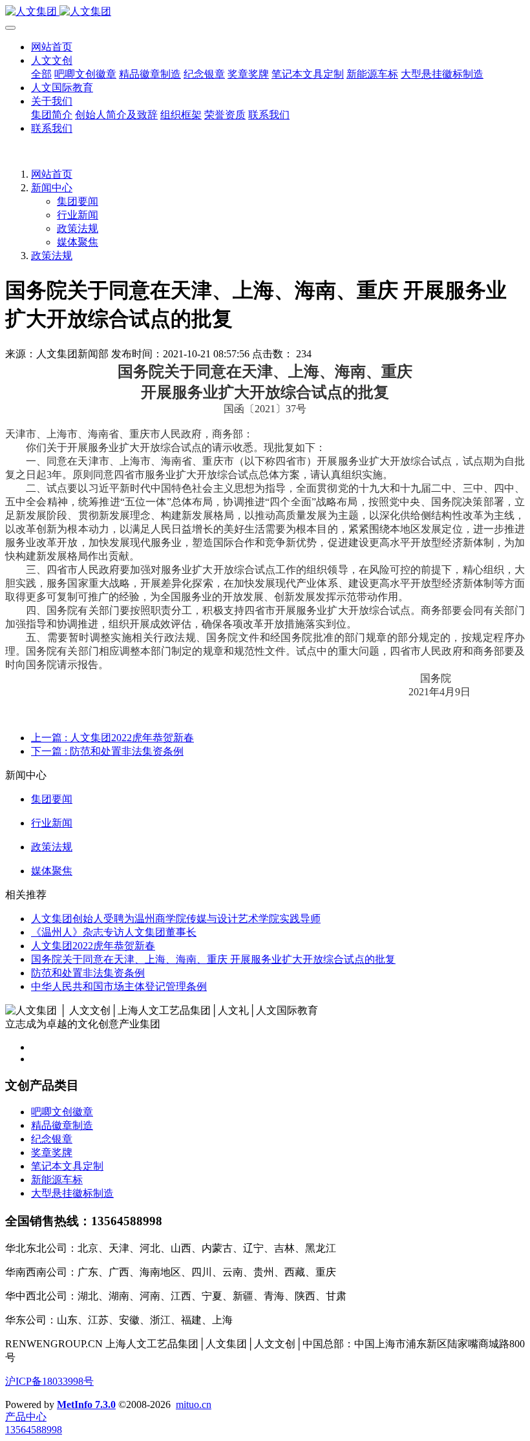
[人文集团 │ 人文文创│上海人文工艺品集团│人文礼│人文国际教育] (265, 12)
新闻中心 (51, 187)
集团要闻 (77, 201)
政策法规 (77, 228)
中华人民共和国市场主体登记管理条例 (119, 986)
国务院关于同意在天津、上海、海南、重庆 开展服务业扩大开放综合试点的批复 (213, 959)
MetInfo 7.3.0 (86, 1404)
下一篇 (107, 751)
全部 (41, 73)
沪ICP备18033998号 (49, 1381)
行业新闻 (77, 214)
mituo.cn (193, 1404)
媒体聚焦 (77, 242)
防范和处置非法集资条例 (88, 972)
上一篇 (112, 737)
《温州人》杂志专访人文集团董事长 (113, 932)
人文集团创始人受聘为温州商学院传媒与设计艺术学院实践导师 (176, 918)
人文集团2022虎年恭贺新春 (93, 945)
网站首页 (51, 46)
